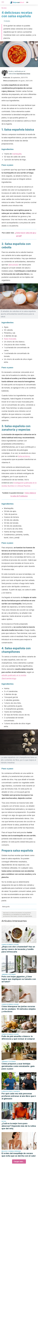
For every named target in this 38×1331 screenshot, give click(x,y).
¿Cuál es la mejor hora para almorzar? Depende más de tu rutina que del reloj (19, 1126)
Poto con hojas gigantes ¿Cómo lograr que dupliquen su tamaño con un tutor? (19, 979)
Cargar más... (19, 1161)
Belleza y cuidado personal (11, 1151)
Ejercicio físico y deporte (11, 1091)
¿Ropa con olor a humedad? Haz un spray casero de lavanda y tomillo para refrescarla (18, 949)
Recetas (4, 8)
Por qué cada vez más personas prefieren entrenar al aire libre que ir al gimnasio (19, 1096)
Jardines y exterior (8, 974)
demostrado (13, 265)
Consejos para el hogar (10, 944)
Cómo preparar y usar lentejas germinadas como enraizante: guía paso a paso (18, 1066)
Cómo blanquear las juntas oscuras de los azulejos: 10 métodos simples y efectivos (19, 1009)
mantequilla (16, 154)
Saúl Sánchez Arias (23, 73)
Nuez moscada (10, 339)
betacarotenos (24, 456)
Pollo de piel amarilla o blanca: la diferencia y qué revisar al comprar (18, 1037)
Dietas (4, 1121)
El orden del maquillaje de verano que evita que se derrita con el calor (19, 1154)
